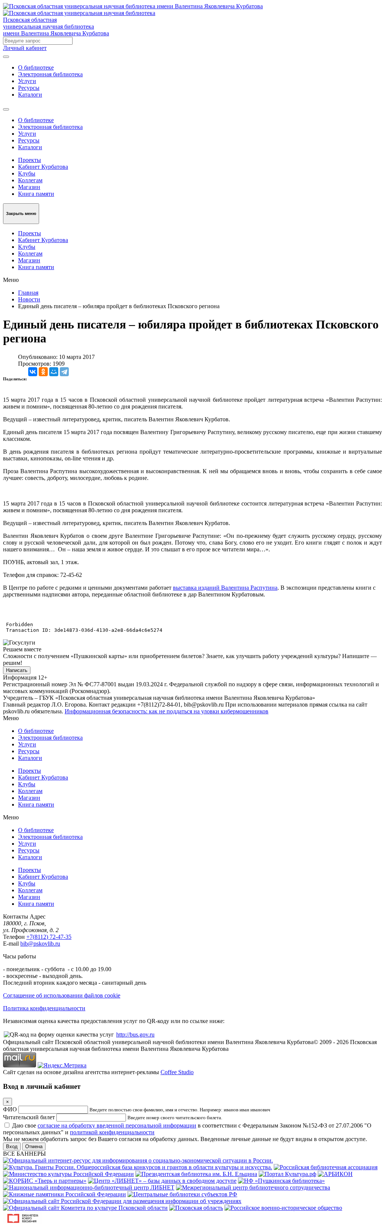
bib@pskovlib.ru (40, 943)
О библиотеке (36, 67)
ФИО (10, 1109)
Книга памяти (36, 194)
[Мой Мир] (53, 371)
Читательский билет (29, 1117)
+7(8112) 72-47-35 (48, 937)
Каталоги (30, 94)
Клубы (26, 173)
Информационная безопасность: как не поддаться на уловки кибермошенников (166, 711)
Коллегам (30, 180)
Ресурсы (28, 88)
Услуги (27, 81)
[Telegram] (64, 371)
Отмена (33, 1146)
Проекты (29, 160)
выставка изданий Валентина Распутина (225, 587)
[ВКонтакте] (32, 371)
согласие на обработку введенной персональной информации (117, 1125)
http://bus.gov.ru (135, 1034)
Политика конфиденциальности (44, 1008)
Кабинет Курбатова (43, 166)
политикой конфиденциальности (112, 1132)
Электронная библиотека (50, 74)
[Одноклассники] (43, 371)
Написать (16, 670)
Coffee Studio (177, 1072)
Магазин (29, 187)
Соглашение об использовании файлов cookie (61, 995)
